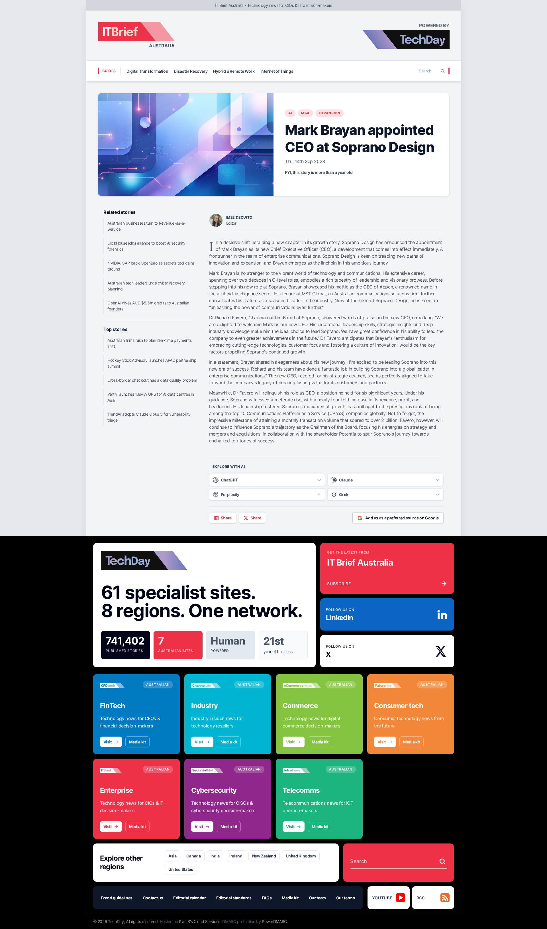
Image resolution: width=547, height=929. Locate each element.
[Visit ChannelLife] (210, 685)
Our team (317, 897)
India (215, 855)
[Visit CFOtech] (119, 685)
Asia (172, 855)
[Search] (442, 71)
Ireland (235, 855)
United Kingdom (301, 855)
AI (290, 113)
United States (180, 869)
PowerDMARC (274, 921)
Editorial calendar (189, 897)
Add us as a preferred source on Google (402, 517)
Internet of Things (276, 71)
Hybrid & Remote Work (233, 71)
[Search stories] (442, 861)
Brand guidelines (116, 897)
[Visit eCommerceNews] (302, 685)
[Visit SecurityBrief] (210, 770)
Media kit (137, 741)
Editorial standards (234, 897)
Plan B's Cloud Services (199, 921)
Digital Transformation (147, 71)
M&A (305, 113)
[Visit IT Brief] (119, 770)
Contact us (153, 897)
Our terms (345, 897)
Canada (193, 855)
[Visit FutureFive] (393, 685)
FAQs (267, 897)
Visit (107, 741)
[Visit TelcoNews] (302, 770)
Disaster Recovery (190, 71)
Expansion (329, 113)
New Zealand (264, 855)
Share (226, 517)
